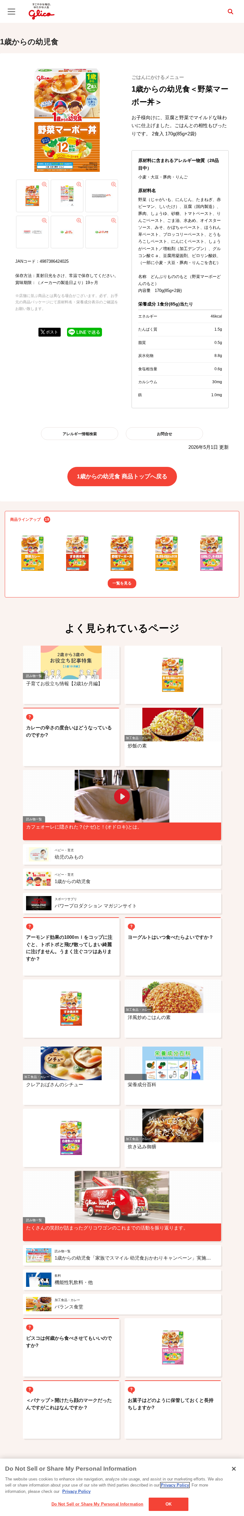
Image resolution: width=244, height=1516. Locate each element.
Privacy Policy (175, 1485)
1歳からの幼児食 (29, 41)
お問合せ (164, 434)
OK (169, 1504)
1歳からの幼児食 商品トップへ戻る (122, 476)
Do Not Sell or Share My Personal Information (97, 1504)
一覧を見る (122, 583)
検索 (230, 11)
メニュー (11, 11)
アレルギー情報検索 (80, 434)
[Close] (234, 1469)
